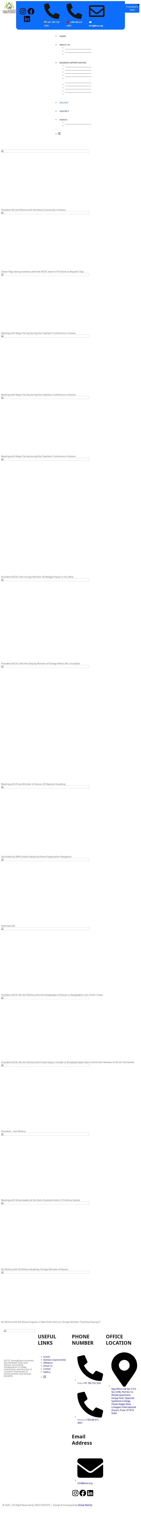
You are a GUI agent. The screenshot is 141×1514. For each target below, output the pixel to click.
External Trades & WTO (77, 87)
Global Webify (85, 1505)
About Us (64, 44)
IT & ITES (70, 75)
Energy (69, 68)
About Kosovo (73, 50)
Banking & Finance (75, 72)
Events (63, 119)
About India (72, 54)
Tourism (70, 90)
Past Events (72, 125)
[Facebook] (31, 11)
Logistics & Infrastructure (73, 80)
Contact (64, 111)
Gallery (63, 102)
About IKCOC (72, 47)
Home (62, 36)
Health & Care (73, 84)
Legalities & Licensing (76, 94)
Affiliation (48, 1362)
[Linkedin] (27, 18)
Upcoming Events (75, 122)
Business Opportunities (72, 62)
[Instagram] (22, 11)
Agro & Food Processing (78, 65)
